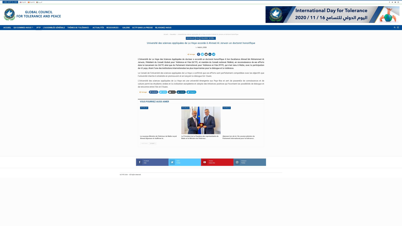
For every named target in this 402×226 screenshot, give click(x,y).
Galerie (126, 27)
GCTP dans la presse (142, 27)
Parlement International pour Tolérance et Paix (208, 38)
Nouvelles (190, 38)
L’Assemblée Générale (54, 27)
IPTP (39, 27)
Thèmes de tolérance (78, 27)
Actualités (98, 27)
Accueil (7, 27)
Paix (197, 38)
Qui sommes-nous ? (23, 27)
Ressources (112, 27)
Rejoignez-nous (163, 27)
